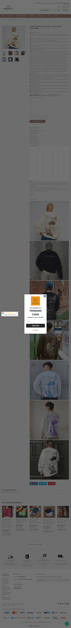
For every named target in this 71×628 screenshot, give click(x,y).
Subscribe (35, 326)
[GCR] (3, 313)
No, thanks (35, 330)
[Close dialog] (45, 296)
